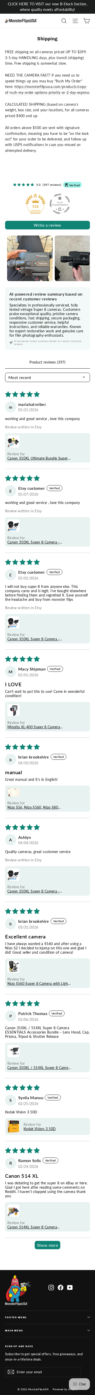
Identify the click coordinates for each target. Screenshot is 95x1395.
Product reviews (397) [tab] (47, 362)
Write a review (47, 225)
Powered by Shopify (65, 1389)
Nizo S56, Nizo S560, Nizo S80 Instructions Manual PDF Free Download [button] (32, 807)
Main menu (14, 1330)
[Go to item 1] (30, 258)
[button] (13, 442)
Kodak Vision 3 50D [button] (40, 1129)
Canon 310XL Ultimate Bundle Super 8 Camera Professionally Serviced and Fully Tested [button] (39, 458)
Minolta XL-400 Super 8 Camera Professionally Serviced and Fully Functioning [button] (34, 727)
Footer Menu (16, 1317)
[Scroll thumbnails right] (84, 258)
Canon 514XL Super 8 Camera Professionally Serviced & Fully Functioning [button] (32, 1227)
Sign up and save (19, 1346)
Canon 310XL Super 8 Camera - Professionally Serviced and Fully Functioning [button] (34, 542)
